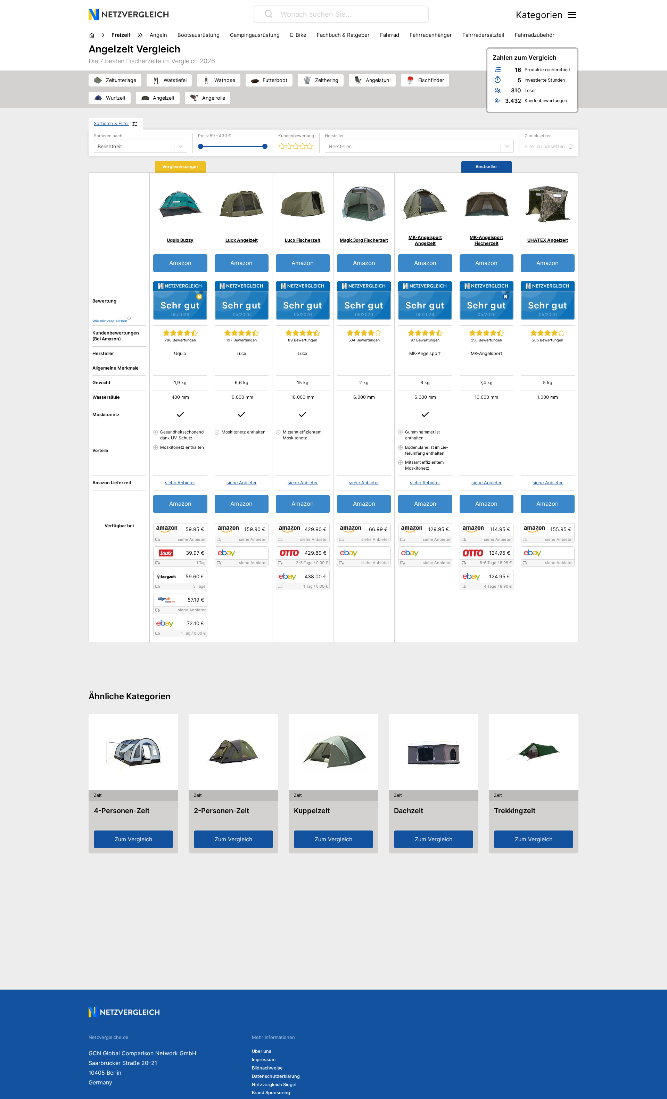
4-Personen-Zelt (122, 811)
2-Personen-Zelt (221, 811)
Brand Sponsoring (271, 1092)
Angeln (158, 35)
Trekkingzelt (515, 811)
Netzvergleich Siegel (274, 1084)
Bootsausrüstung (199, 35)
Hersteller (334, 135)
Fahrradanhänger (431, 35)
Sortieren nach (108, 135)
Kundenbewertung (296, 135)
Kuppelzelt (312, 811)
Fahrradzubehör (534, 35)
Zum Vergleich (133, 839)
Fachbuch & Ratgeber (343, 35)
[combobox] (329, 146)
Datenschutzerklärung (276, 1076)
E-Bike (298, 35)
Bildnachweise (267, 1068)
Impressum (263, 1059)
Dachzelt (408, 811)
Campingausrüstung (255, 35)
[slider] (200, 146)
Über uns (261, 1051)
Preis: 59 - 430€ (214, 135)
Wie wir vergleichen (109, 321)
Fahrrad (389, 35)
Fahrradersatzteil (483, 35)
